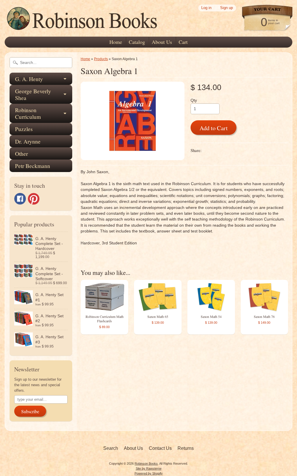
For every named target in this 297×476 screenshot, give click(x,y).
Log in (206, 8)
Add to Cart (214, 128)
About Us (162, 41)
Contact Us (160, 448)
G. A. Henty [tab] (29, 79)
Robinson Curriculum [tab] (28, 113)
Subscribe (30, 411)
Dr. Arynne (28, 141)
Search (110, 448)
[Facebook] (20, 199)
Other (21, 153)
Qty (194, 100)
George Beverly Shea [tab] (33, 94)
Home (115, 41)
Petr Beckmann (32, 165)
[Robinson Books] (83, 28)
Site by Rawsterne (149, 468)
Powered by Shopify (149, 473)
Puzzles (23, 129)
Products (101, 59)
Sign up (226, 8)
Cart (183, 41)
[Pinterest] (33, 199)
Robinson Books (146, 463)
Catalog (137, 41)
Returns (186, 448)
